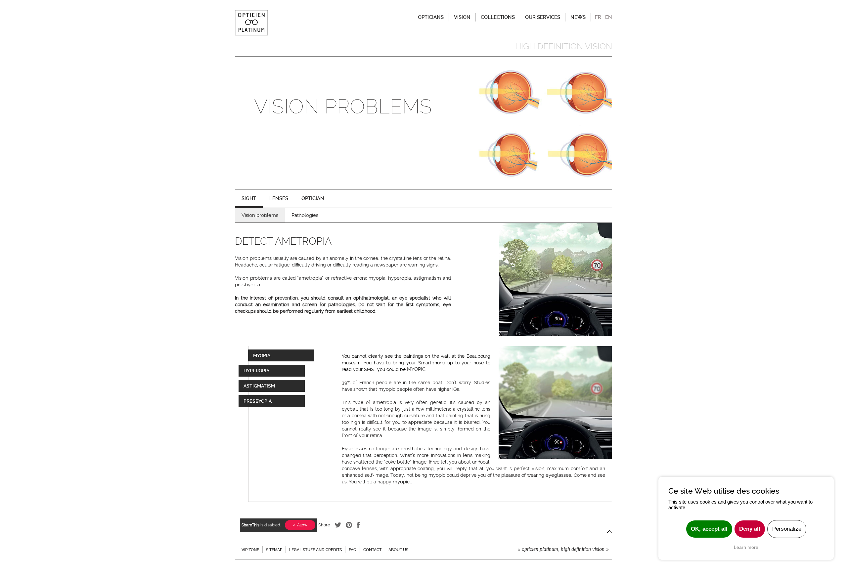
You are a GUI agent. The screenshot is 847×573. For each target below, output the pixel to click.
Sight (249, 198)
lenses (369, 468)
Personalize (786, 529)
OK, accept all (709, 529)
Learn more (746, 547)
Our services (542, 17)
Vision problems (260, 215)
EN (608, 17)
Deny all (749, 529)
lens (467, 455)
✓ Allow (300, 525)
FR (598, 17)
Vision (462, 17)
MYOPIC (416, 369)
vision (538, 468)
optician (312, 198)
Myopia (261, 355)
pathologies (341, 304)
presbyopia (247, 285)
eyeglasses (558, 475)
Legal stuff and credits (315, 550)
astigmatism (427, 278)
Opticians (431, 17)
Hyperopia (256, 370)
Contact (372, 550)
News (578, 17)
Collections (498, 17)
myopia (377, 278)
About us (398, 550)
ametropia (310, 278)
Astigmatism (259, 386)
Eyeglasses (354, 449)
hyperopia (399, 278)
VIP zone (250, 550)
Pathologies (304, 215)
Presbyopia (258, 401)
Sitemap (274, 550)
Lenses (278, 198)
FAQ (352, 550)
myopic (387, 389)
